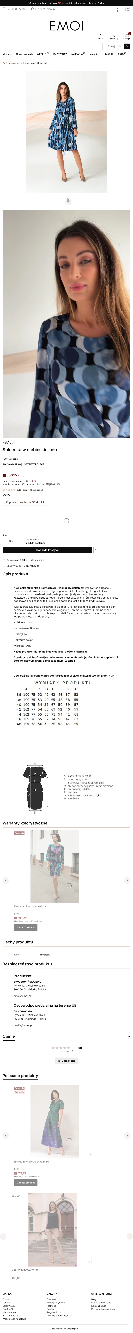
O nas (6, 1299)
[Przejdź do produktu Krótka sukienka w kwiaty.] (54, 866)
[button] (127, 46)
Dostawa (51, 1299)
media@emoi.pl (23, 1025)
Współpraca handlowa (14, 1318)
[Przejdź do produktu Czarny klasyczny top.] (52, 1230)
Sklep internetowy (63, 1328)
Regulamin (53, 1312)
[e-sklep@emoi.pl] (32, 9)
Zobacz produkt (26, 927)
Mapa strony (9, 1312)
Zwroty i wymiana (56, 1302)
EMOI (5, 63)
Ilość (5, 535)
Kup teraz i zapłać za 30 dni (23, 502)
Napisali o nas (98, 1305)
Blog (93, 1299)
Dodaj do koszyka (47, 550)
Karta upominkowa (101, 1302)
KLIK (111, 675)
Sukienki (15, 63)
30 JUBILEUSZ (10, 1315)
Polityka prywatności (58, 1315)
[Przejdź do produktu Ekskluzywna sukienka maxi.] (54, 1121)
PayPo (50, 1309)
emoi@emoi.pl (22, 996)
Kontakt (7, 1302)
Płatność (51, 1305)
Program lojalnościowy (103, 1309)
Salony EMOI (9, 1305)
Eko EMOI (8, 1309)
